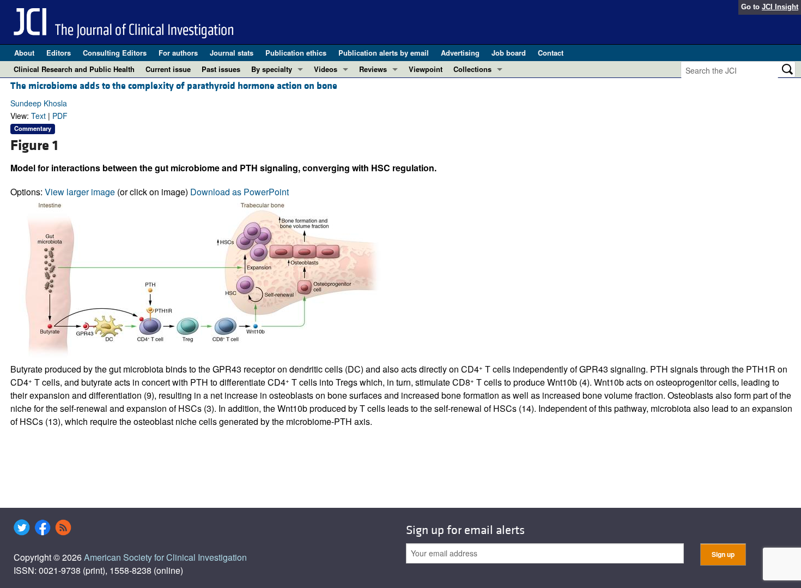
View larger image (80, 191)
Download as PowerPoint (239, 191)
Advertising (460, 52)
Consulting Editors (115, 52)
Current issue (168, 69)
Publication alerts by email (383, 52)
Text (38, 115)
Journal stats (231, 52)
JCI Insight (780, 7)
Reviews (373, 69)
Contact (550, 52)
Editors (58, 52)
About (24, 52)
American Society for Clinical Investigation (165, 557)
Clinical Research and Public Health (74, 69)
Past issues (221, 69)
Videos (325, 69)
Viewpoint (425, 69)
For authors (178, 52)
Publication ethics (295, 52)
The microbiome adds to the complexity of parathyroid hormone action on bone (173, 86)
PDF (60, 115)
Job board (508, 52)
